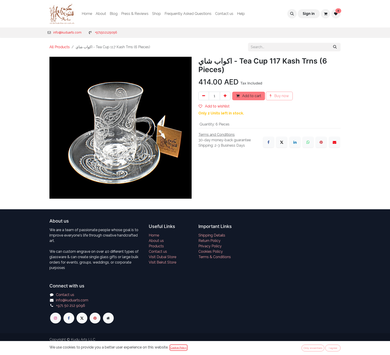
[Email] (334, 142)
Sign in (309, 13)
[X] (281, 142)
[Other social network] (108, 318)
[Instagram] (55, 318)
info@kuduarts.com (67, 32)
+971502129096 (106, 32)
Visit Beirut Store (162, 262)
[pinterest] (95, 318)
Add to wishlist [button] (217, 106)
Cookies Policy (210, 251)
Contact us (158, 251)
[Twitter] (82, 318)
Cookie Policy (178, 347)
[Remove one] (203, 96)
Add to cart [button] (251, 96)
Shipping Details (211, 235)
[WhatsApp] (308, 142)
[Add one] (225, 96)
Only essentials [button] (313, 348)
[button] (292, 13)
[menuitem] (87, 13)
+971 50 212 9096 (70, 305)
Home (154, 235)
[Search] (335, 47)
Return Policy (209, 241)
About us (156, 241)
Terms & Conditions (214, 257)
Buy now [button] (281, 96)
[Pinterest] (321, 142)
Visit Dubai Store (162, 257)
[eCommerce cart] (325, 13)
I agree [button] (333, 348)
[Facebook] (268, 142)
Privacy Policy (210, 246)
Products (156, 246)
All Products (59, 47)
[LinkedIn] (295, 142)
